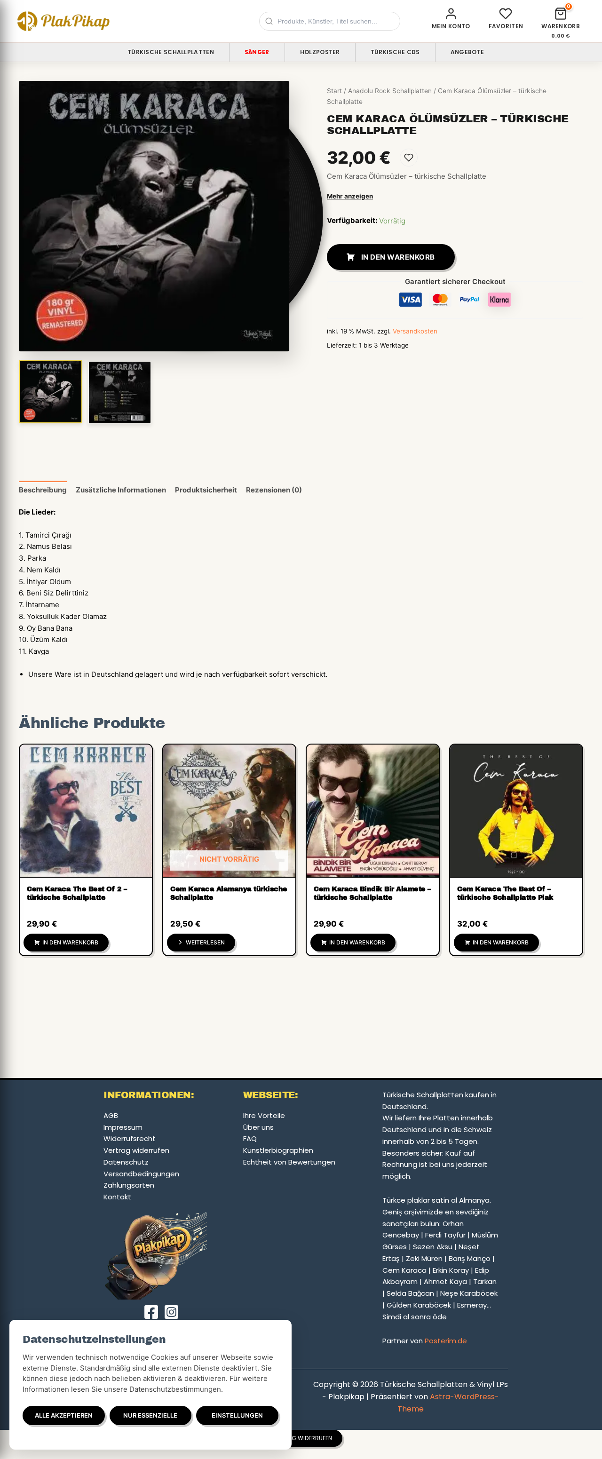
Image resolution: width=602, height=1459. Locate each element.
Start (334, 91)
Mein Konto (451, 26)
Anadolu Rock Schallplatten (390, 91)
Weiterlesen (205, 942)
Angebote (467, 52)
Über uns (258, 1127)
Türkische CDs (395, 52)
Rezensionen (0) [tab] (274, 489)
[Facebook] (151, 1312)
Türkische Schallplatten (170, 52)
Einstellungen (237, 1415)
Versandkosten (415, 331)
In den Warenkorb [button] (70, 942)
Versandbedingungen (141, 1174)
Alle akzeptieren (64, 1415)
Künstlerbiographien (278, 1150)
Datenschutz (126, 1162)
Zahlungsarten (128, 1185)
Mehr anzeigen (350, 196)
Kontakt (117, 1197)
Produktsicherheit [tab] (206, 489)
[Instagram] (171, 1312)
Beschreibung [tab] (43, 489)
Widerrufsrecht (129, 1138)
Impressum (123, 1127)
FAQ (250, 1138)
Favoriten (506, 26)
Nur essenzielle (150, 1415)
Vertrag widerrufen (136, 1150)
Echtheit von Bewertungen (289, 1162)
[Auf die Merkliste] (409, 158)
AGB (110, 1115)
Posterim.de (446, 1341)
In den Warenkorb (398, 257)
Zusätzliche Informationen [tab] (121, 489)
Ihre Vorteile (264, 1115)
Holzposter (320, 52)
